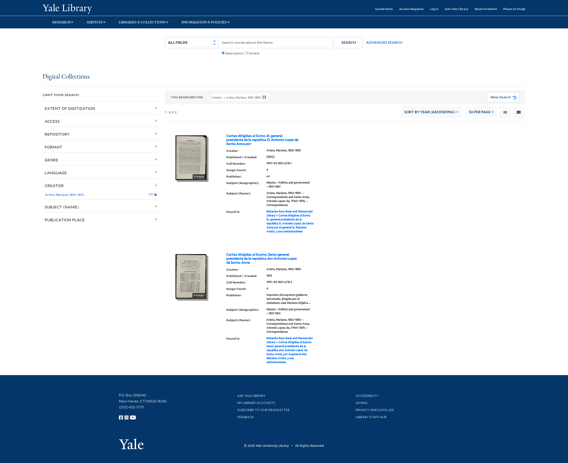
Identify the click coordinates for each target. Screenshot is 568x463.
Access (52, 121)
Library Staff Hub (371, 417)
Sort (429, 112)
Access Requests (411, 9)
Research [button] (61, 22)
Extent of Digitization (70, 108)
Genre (51, 159)
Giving (361, 403)
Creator (54, 185)
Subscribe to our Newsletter (263, 410)
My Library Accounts (256, 403)
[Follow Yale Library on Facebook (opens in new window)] (121, 417)
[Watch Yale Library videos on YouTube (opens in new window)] (133, 417)
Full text (253, 53)
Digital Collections (66, 76)
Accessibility (367, 396)
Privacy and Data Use (375, 410)
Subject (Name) (62, 207)
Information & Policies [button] (204, 22)
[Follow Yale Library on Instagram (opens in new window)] (126, 417)
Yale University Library (79, 8)
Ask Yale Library (456, 9)
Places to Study (514, 9)
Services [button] (95, 22)
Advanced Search (384, 42)
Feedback (245, 417)
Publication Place (65, 219)
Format (53, 147)
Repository (57, 134)
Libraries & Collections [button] (142, 22)
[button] (348, 42)
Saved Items (384, 9)
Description (234, 53)
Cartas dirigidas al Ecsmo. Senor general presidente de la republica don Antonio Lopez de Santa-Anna (261, 259)
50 (480, 112)
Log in (434, 9)
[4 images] (191, 157)
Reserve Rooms (486, 9)
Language (56, 172)
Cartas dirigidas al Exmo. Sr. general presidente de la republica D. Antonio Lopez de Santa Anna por (262, 140)
